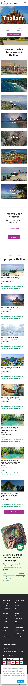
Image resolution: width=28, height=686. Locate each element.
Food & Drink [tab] (17, 252)
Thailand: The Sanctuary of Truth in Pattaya (9, 308)
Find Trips (13, 237)
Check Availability (14, 34)
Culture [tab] (21, 249)
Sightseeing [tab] (13, 249)
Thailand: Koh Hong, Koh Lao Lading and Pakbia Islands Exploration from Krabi (10, 495)
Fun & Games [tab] (10, 255)
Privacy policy (6, 580)
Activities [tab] (19, 255)
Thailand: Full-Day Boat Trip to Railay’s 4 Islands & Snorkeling (10, 278)
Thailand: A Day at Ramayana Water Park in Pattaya (10, 368)
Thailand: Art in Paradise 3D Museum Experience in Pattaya (11, 398)
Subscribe (21, 573)
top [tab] (6, 249)
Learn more (6, 677)
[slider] (3, 231)
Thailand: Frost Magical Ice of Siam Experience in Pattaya (10, 338)
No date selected (6, 29)
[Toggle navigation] (25, 3)
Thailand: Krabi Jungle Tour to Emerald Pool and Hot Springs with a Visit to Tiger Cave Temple (10, 430)
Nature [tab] (9, 252)
